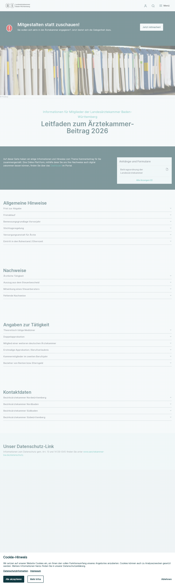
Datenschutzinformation (15, 571)
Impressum (35, 571)
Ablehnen (166, 579)
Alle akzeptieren (14, 579)
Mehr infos (35, 579)
